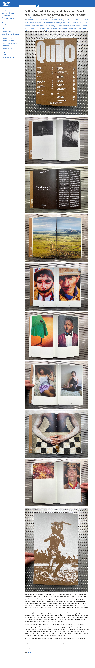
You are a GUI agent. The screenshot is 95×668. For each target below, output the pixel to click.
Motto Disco (7, 48)
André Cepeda (40, 19)
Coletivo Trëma (42, 20)
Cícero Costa (33, 20)
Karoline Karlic (35, 25)
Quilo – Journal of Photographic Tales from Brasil (38, 26)
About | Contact (8, 13)
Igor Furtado (28, 23)
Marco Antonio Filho (45, 25)
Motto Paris (6, 31)
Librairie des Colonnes (11, 34)
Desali (48, 20)
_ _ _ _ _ (5, 65)
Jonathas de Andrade (71, 23)
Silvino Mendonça (29, 28)
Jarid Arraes (35, 23)
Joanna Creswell (53, 23)
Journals (32, 17)
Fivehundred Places (9, 43)
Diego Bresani (54, 20)
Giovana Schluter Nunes (72, 22)
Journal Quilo (81, 23)
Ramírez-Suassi (56, 26)
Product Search (8, 25)
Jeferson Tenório (44, 23)
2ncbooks (5, 46)
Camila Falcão (70, 19)
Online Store (7, 22)
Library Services (8, 18)
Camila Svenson (79, 19)
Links (4, 62)
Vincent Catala (82, 28)
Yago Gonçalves (49, 30)
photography (38, 17)
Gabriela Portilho (50, 22)
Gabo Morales (33, 22)
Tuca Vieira (65, 28)
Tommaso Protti (57, 28)
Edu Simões (62, 20)
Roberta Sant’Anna (66, 26)
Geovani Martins (60, 22)
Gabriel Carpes (41, 22)
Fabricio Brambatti (71, 20)
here (29, 652)
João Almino (62, 23)
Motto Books (7, 38)
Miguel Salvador (62, 25)
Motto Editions (8, 41)
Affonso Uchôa (32, 19)
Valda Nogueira (73, 28)
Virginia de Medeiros (30, 30)
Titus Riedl (49, 28)
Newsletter (6, 60)
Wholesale (6, 15)
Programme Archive (9, 57)
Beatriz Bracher (58, 19)
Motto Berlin (7, 29)
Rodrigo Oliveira (76, 26)
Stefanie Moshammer (40, 28)
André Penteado (49, 19)
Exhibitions (6, 55)
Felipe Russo (80, 20)
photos (85, 25)
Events (4, 52)
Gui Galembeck (84, 22)
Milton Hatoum (71, 25)
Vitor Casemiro (40, 30)
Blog (4, 10)
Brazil (64, 19)
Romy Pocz (84, 26)
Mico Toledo (54, 25)
